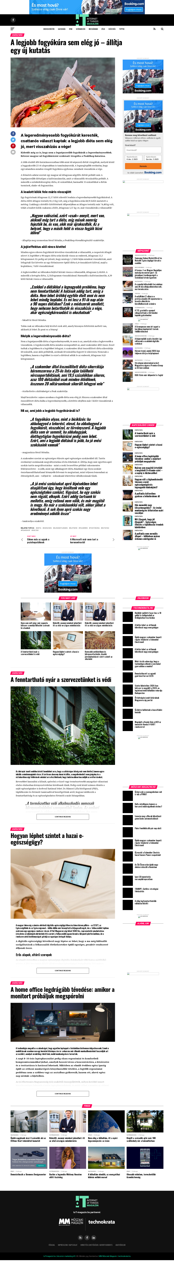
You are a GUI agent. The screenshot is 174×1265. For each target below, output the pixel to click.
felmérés (84, 528)
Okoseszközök (48, 29)
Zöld (103, 29)
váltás (35, 530)
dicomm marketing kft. (66, 1256)
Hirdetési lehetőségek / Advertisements (96, 1245)
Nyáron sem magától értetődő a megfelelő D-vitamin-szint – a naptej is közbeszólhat (149, 470)
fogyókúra (95, 528)
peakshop (26, 530)
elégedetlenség (61, 528)
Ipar (70, 29)
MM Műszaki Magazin (108, 1256)
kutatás (105, 528)
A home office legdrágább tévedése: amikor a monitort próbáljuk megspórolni (148, 459)
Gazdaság (61, 29)
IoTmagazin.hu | (50, 1256)
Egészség (112, 29)
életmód (73, 528)
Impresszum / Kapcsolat (67, 1245)
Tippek (121, 29)
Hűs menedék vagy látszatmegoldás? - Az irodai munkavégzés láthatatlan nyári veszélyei (149, 509)
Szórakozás (80, 29)
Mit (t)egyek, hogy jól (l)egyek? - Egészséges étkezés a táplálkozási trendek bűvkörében (149, 523)
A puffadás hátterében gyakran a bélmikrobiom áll (147, 494)
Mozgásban (93, 29)
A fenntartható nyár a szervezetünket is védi (145, 434)
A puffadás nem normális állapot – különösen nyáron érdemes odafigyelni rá (147, 536)
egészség (48, 528)
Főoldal (52, 1245)
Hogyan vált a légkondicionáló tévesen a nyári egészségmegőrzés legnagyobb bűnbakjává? (149, 483)
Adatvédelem (120, 1245)
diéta (39, 528)
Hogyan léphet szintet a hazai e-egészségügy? (148, 446)
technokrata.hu (124, 1256)
